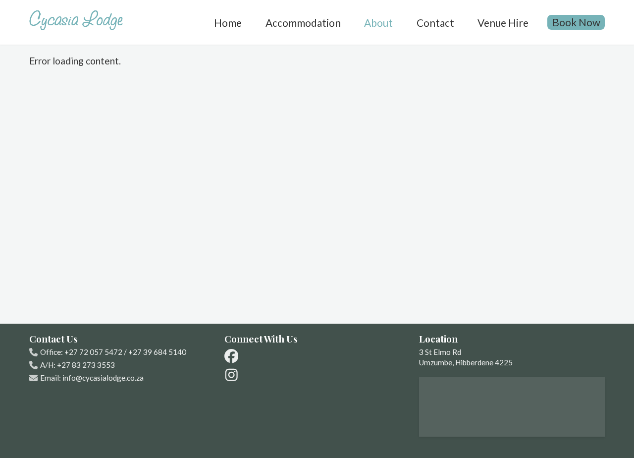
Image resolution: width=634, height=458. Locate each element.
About (378, 22)
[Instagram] (231, 375)
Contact (435, 22)
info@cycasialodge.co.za (103, 377)
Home (228, 22)
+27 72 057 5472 (93, 351)
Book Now (576, 22)
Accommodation (303, 22)
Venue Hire (502, 22)
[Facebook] (231, 356)
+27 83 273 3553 (86, 364)
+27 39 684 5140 (157, 351)
